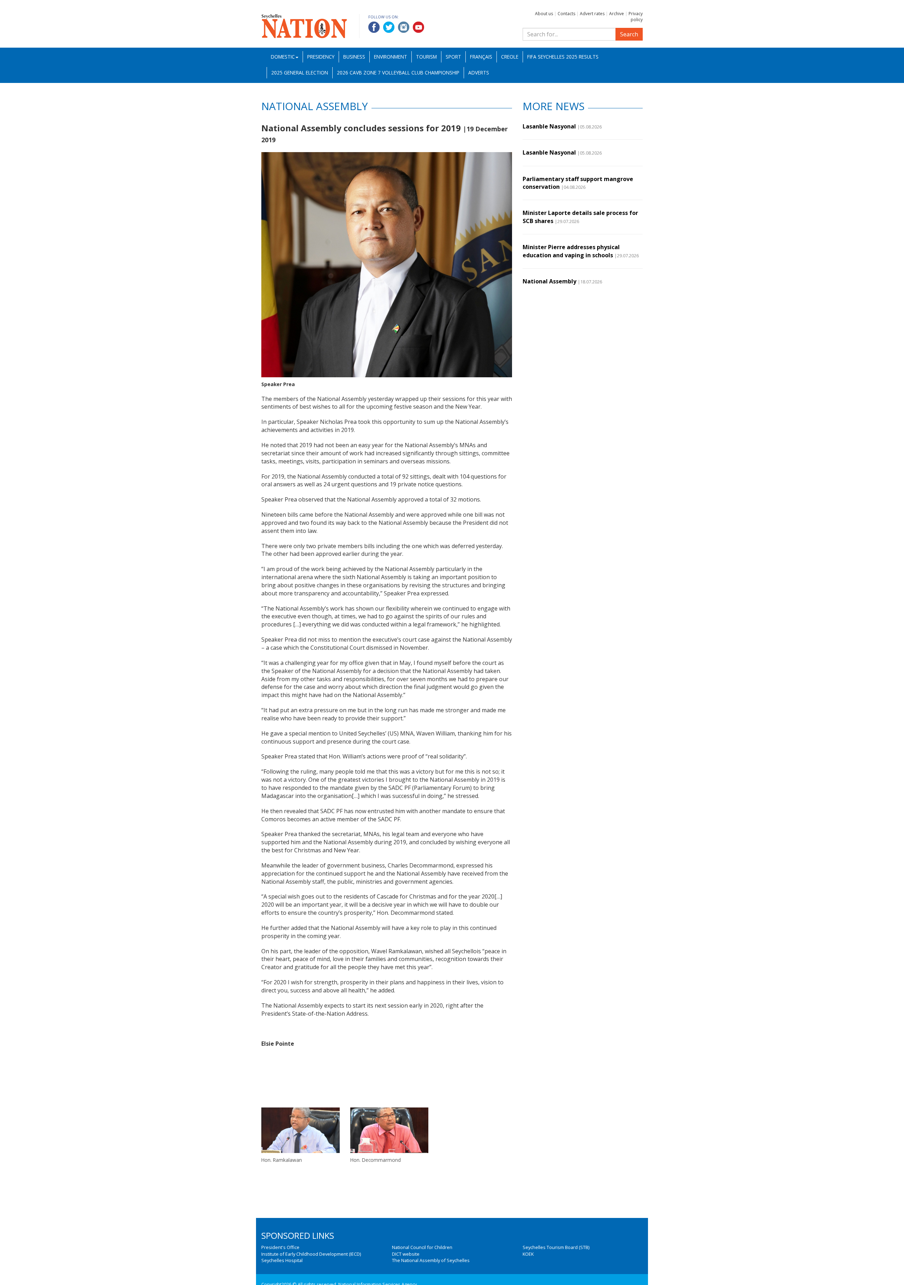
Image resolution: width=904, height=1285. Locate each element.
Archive (616, 14)
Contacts (566, 14)
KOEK (528, 1254)
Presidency (320, 56)
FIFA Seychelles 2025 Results (563, 56)
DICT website (406, 1254)
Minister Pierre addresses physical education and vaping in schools (571, 251)
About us (544, 14)
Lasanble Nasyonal (549, 126)
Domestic (283, 56)
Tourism (426, 56)
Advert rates (592, 14)
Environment (390, 56)
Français (481, 56)
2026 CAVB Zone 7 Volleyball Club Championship (398, 72)
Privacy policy (636, 17)
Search (629, 34)
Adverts (478, 72)
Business (354, 56)
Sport (453, 56)
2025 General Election (299, 72)
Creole (509, 56)
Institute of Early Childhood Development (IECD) (311, 1254)
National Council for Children (422, 1247)
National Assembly (549, 281)
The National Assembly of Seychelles (431, 1260)
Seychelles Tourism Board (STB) (556, 1247)
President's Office (280, 1247)
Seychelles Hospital (282, 1260)
